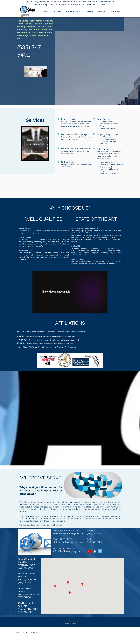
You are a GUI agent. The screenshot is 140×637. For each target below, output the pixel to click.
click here (100, 4)
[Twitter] (100, 551)
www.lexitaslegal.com (44, 4)
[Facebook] (94, 551)
